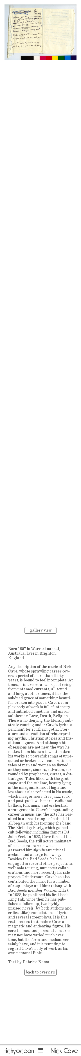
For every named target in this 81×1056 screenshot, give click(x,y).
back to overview (40, 972)
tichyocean (19, 1050)
